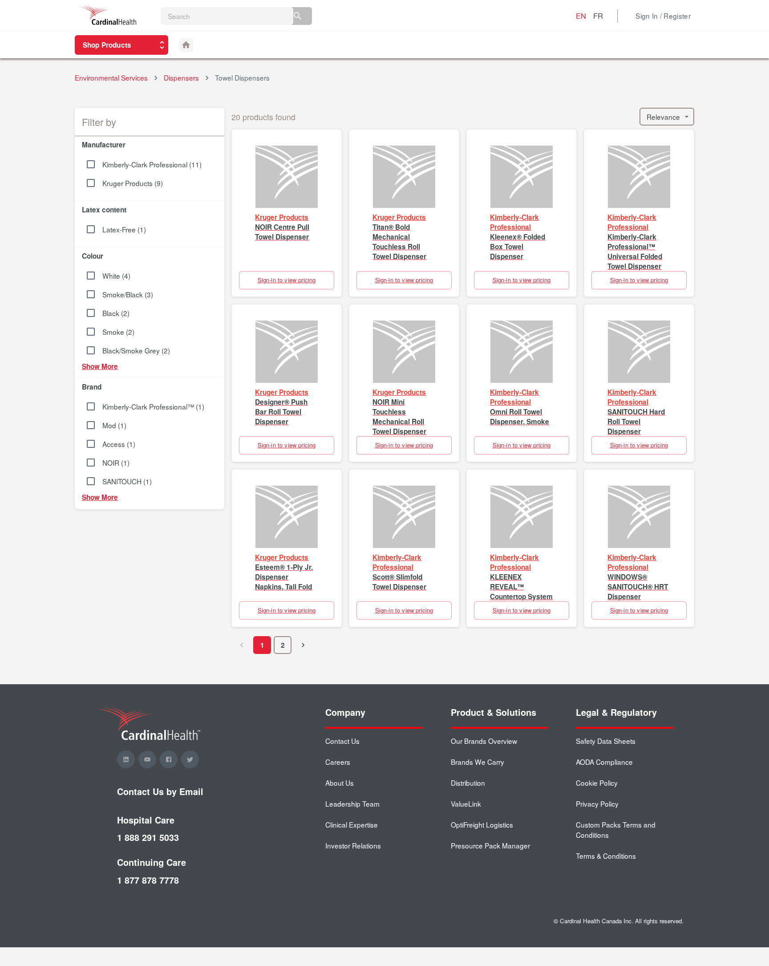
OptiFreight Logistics (482, 824)
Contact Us (342, 741)
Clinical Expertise (351, 824)
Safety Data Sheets (605, 741)
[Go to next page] (303, 645)
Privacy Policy (597, 803)
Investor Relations (353, 845)
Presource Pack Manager (490, 845)
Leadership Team (352, 803)
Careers (337, 762)
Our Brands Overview (484, 741)
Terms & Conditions (606, 855)
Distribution (468, 782)
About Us (339, 782)
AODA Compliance (604, 762)
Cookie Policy (597, 782)
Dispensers (181, 77)
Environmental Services (111, 77)
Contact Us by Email (160, 791)
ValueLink (466, 803)
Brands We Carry (477, 762)
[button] (149, 143)
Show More (100, 366)
